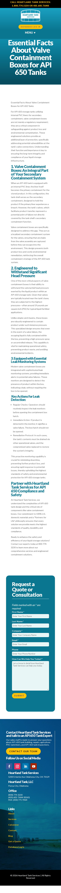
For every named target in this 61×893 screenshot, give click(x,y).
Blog (10, 836)
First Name (18, 612)
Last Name (18, 621)
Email (15, 640)
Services (12, 819)
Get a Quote (14, 841)
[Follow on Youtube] (33, 766)
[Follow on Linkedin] (25, 766)
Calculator (13, 824)
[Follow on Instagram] (17, 766)
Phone (15, 649)
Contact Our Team (23, 751)
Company (17, 631)
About (11, 813)
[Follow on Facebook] (9, 766)
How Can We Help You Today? (27, 659)
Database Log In (30, 27)
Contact (12, 830)
